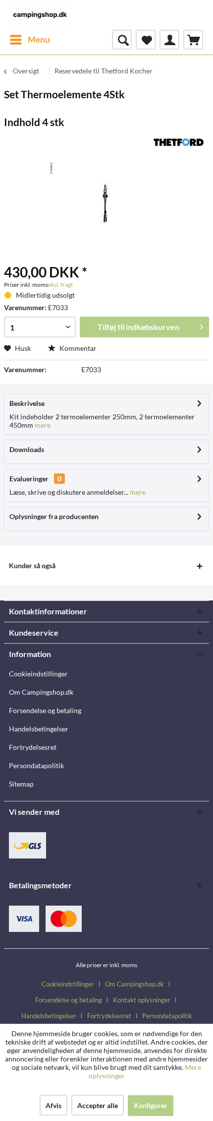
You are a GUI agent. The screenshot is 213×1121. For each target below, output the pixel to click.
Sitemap (21, 784)
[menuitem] (29, 40)
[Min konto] (169, 40)
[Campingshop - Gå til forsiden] (39, 15)
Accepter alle (97, 1105)
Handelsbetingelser (38, 729)
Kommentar (77, 348)
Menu (39, 39)
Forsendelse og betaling (45, 710)
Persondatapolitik (36, 765)
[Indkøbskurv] (193, 40)
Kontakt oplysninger (141, 1000)
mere (42, 425)
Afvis (53, 1105)
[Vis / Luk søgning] (122, 40)
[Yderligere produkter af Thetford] (179, 142)
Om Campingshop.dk (41, 692)
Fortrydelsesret (32, 747)
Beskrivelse (27, 403)
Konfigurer (150, 1105)
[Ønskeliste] (146, 40)
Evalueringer (29, 478)
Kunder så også (32, 565)
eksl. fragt (60, 284)
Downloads (26, 449)
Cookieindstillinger (38, 673)
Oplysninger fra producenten (54, 516)
